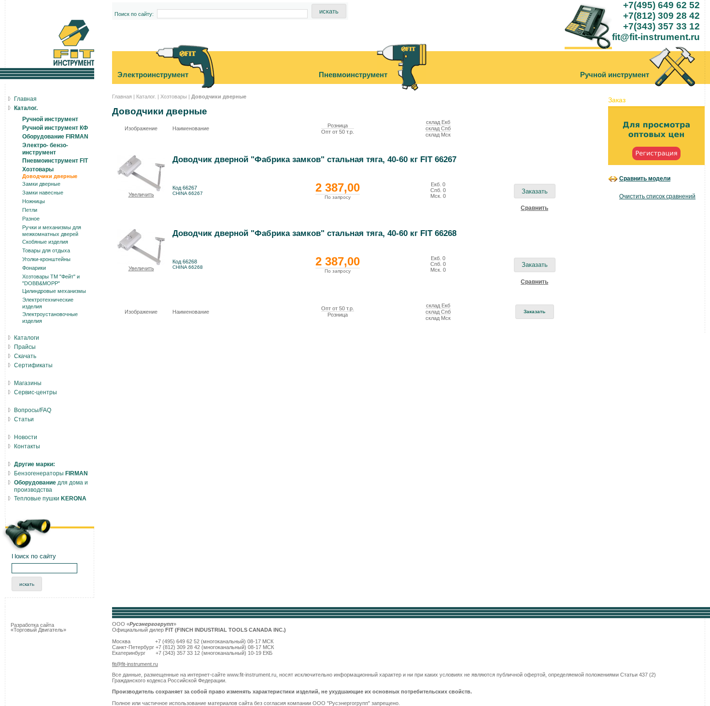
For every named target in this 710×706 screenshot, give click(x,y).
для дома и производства (51, 486)
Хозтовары (173, 96)
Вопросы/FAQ (32, 410)
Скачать (25, 356)
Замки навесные (42, 192)
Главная (122, 96)
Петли (29, 210)
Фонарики (34, 268)
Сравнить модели (644, 178)
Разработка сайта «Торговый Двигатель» (38, 627)
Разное (31, 218)
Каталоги (26, 337)
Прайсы (25, 347)
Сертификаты (33, 365)
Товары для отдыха (46, 250)
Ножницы (33, 201)
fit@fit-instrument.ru (135, 664)
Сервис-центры (35, 392)
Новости (25, 437)
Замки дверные (41, 184)
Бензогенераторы (51, 473)
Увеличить (141, 194)
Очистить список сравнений (657, 196)
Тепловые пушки (50, 498)
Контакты (27, 446)
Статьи (24, 419)
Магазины (28, 383)
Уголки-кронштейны (46, 259)
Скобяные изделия (45, 242)
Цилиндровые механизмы (54, 291)
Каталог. (146, 96)
